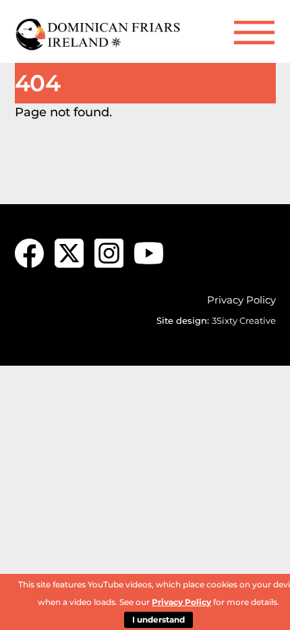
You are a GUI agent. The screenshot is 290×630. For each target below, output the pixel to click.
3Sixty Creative (244, 320)
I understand (158, 619)
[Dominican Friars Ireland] (99, 45)
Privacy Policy (241, 299)
